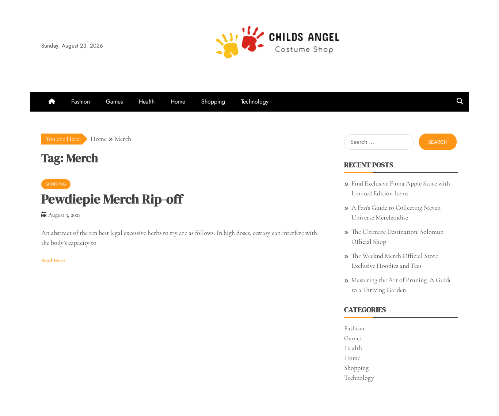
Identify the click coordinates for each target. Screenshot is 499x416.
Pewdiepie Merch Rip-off (112, 199)
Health (147, 101)
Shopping (213, 101)
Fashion (80, 101)
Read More (53, 260)
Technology (254, 101)
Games (114, 101)
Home (178, 101)
